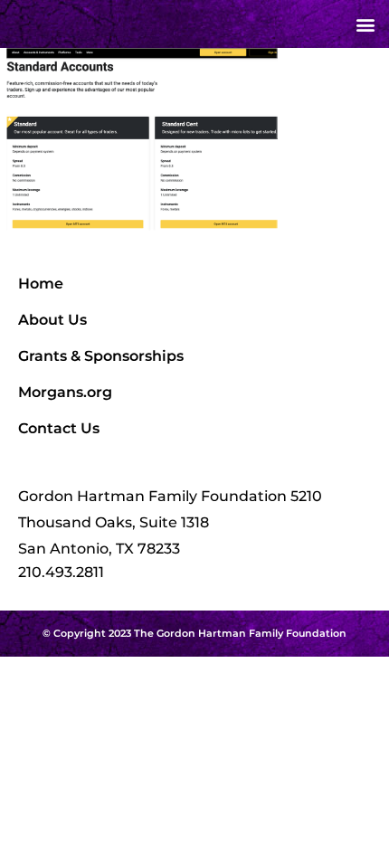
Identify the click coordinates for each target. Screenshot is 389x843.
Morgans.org (65, 392)
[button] (365, 24)
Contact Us (59, 428)
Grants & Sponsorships (101, 356)
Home (40, 283)
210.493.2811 (61, 572)
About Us (52, 319)
